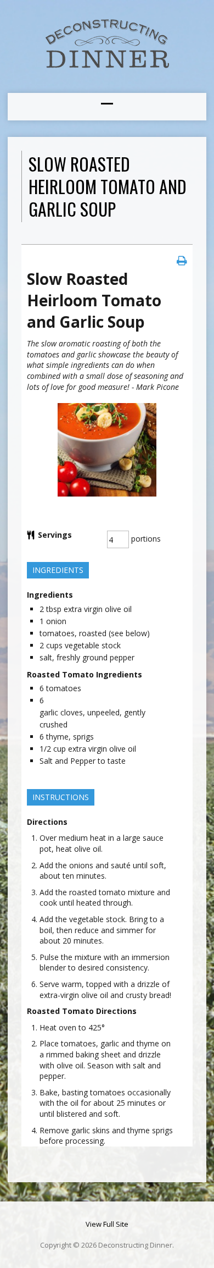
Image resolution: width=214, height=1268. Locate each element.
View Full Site (107, 1224)
